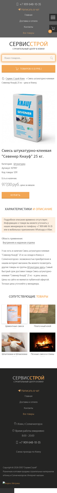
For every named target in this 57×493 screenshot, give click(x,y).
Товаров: (31, 68)
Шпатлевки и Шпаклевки (14, 354)
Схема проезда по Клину (28, 451)
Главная (28, 15)
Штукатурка (19, 164)
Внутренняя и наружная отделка (19, 242)
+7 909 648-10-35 (30, 4)
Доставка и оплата (28, 21)
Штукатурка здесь (36, 267)
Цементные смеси (14, 326)
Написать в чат (30, 9)
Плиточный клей (42, 326)
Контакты (28, 27)
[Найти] (51, 58)
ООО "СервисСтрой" (28, 467)
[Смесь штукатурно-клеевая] (28, 117)
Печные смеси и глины (42, 354)
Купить (15, 195)
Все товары (28, 33)
